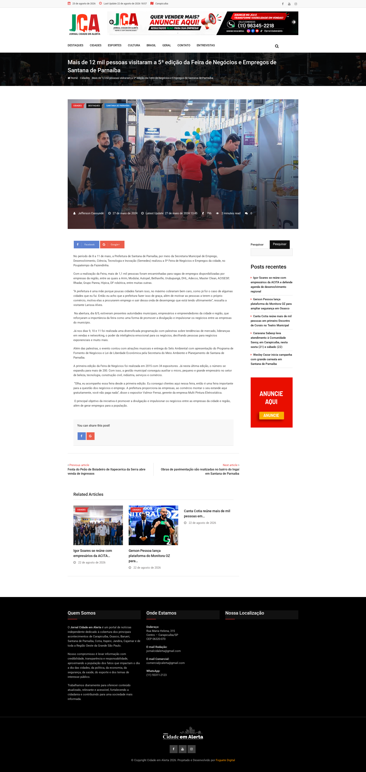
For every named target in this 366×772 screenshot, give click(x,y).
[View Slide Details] (202, 23)
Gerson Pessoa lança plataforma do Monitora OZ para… (149, 556)
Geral (166, 45)
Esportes (114, 45)
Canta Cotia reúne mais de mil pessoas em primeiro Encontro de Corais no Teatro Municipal (271, 321)
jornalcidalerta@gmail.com (163, 651)
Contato (183, 45)
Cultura (134, 45)
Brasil (151, 45)
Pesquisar (279, 244)
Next (293, 22)
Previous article (79, 465)
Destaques (75, 45)
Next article (230, 465)
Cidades (95, 45)
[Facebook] (82, 436)
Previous (112, 22)
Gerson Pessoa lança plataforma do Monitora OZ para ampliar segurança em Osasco (271, 304)
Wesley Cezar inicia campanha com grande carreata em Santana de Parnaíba (271, 359)
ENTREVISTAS (206, 45)
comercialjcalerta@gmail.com (165, 663)
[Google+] (91, 436)
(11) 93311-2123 (156, 675)
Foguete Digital (225, 760)
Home (74, 77)
